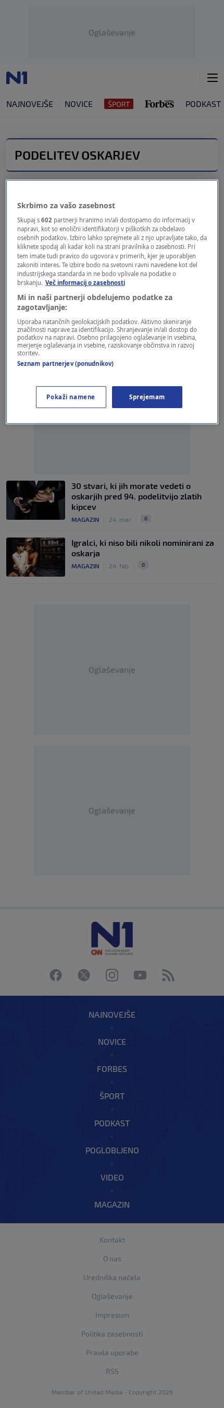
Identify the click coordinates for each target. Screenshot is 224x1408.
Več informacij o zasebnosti (85, 283)
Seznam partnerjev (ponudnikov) (65, 363)
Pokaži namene (70, 397)
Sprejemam (147, 397)
